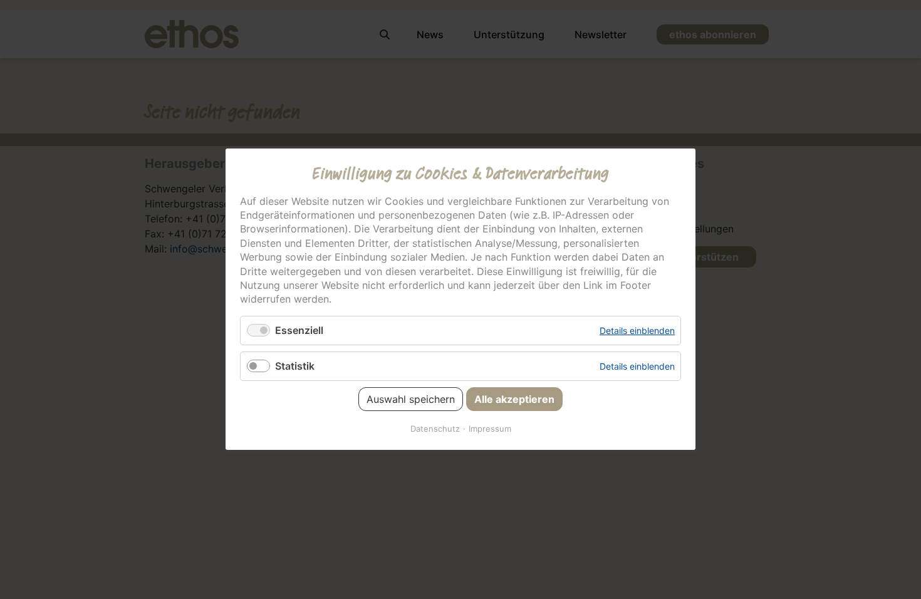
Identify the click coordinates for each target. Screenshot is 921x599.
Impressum (490, 429)
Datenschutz (435, 429)
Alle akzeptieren (514, 399)
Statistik (295, 366)
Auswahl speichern (411, 399)
